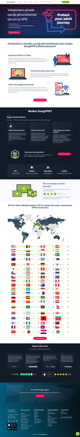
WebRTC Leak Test (51, 421)
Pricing (31, 2)
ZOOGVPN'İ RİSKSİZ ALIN (64, 154)
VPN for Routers (24, 422)
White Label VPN (24, 428)
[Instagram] (14, 421)
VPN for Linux (24, 424)
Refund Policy (37, 422)
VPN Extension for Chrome (26, 425)
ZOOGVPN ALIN (40, 396)
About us (36, 412)
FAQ (48, 415)
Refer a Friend (64, 413)
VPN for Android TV (25, 421)
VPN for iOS (23, 418)
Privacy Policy (37, 419)
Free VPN (23, 413)
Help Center (50, 412)
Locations (36, 2)
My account (48, 2)
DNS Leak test (51, 419)
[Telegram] (17, 421)
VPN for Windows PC (25, 415)
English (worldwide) (67, 417)
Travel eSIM (50, 425)
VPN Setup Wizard (51, 413)
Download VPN (25, 410)
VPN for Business (24, 427)
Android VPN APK (24, 419)
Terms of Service (37, 421)
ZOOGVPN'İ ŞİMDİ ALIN (14, 32)
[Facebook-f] (9, 421)
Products (20, 2)
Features (26, 2)
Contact (42, 2)
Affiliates (63, 412)
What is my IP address (52, 418)
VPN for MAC (23, 416)
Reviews (36, 413)
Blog (35, 418)
